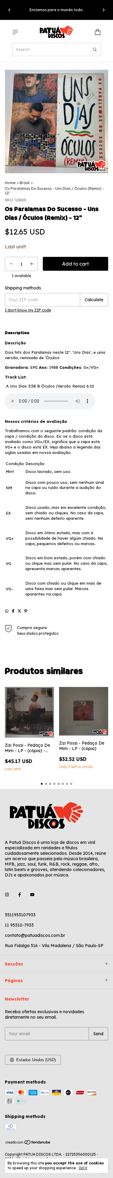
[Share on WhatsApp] (7, 611)
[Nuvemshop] (28, 1143)
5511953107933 (20, 915)
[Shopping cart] (97, 32)
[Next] (103, 10)
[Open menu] (15, 32)
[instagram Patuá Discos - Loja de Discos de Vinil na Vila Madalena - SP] (7, 895)
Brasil (25, 182)
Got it (83, 1168)
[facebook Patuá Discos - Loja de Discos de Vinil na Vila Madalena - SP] (19, 895)
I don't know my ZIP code (28, 310)
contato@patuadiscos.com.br (35, 935)
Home (10, 182)
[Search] (95, 49)
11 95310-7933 (19, 925)
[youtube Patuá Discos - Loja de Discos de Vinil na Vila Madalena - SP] (32, 895)
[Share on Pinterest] (26, 611)
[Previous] (9, 10)
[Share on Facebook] (13, 611)
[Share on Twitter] (19, 611)
